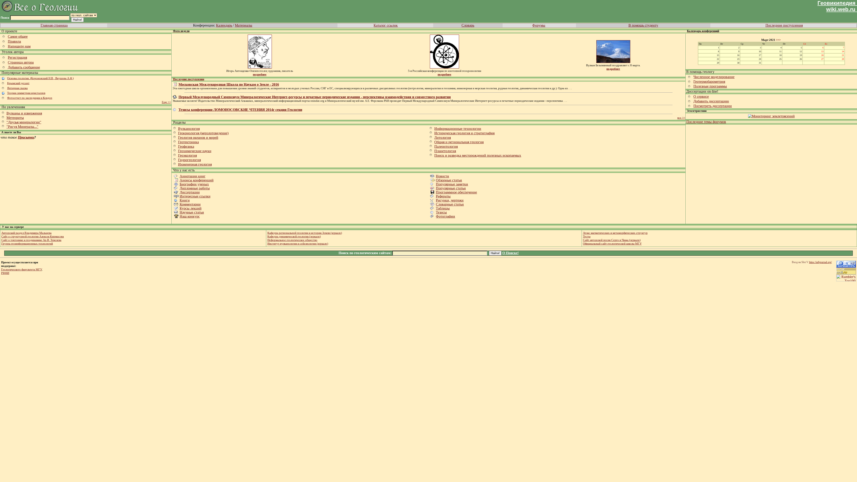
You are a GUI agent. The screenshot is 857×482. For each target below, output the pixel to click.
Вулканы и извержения (24, 113)
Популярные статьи (451, 188)
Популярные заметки (452, 184)
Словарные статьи (450, 204)
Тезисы (441, 212)
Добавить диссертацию (711, 101)
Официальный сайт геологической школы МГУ (612, 243)
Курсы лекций (191, 208)
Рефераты (443, 196)
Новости (442, 176)
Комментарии (190, 204)
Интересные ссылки (195, 196)
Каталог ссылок (386, 25)
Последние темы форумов (706, 122)
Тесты (587, 236)
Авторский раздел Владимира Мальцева (26, 233)
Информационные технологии (457, 129)
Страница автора (21, 62)
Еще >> (166, 102)
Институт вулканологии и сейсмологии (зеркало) (297, 243)
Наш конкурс (190, 216)
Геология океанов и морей (198, 137)
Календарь (224, 25)
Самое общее (18, 36)
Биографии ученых (194, 184)
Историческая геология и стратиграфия (464, 133)
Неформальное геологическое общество (292, 240)
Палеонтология (446, 146)
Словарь (468, 25)
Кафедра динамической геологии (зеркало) (294, 236)
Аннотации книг (193, 176)
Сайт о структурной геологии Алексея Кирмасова (32, 236)
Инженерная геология (195, 164)
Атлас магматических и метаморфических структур (615, 233)
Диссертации (190, 192)
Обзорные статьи (449, 180)
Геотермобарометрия (709, 81)
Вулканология (189, 129)
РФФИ (5, 273)
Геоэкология (187, 155)
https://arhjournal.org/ (820, 262)
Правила (14, 41)
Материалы (243, 25)
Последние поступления (784, 25)
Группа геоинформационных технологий (27, 243)
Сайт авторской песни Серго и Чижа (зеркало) (612, 240)
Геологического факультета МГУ (21, 269)
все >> (681, 117)
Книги (185, 200)
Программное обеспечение (456, 192)
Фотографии (445, 216)
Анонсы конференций (197, 180)
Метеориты (15, 118)
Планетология (445, 151)
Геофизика (186, 146)
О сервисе (701, 96)
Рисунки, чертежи (450, 200)
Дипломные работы (195, 188)
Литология (442, 137)
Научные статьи (192, 212)
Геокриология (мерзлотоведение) (203, 133)
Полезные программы (710, 86)
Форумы (538, 25)
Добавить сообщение (24, 67)
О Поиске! (510, 253)
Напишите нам (19, 46)
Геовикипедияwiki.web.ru (836, 6)
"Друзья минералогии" (23, 122)
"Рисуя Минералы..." (22, 127)
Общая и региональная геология (459, 142)
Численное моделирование (713, 77)
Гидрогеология (189, 160)
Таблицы (443, 208)
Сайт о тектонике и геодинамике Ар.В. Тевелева (31, 240)
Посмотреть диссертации (712, 106)
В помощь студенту (643, 25)
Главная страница (54, 25)
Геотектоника (188, 142)
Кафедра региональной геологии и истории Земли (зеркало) (304, 233)
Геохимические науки (194, 151)
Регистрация (17, 57)
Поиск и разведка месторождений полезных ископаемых (477, 155)
